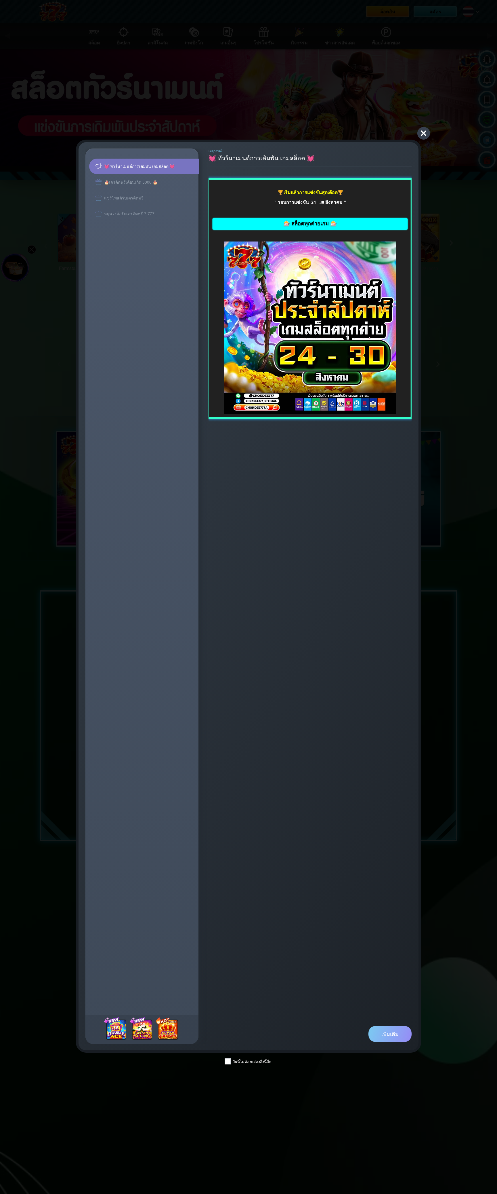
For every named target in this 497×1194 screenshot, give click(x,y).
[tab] (144, 166)
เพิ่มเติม (390, 1033)
